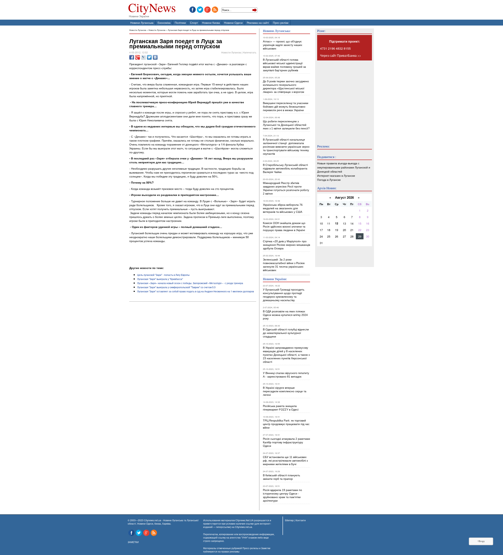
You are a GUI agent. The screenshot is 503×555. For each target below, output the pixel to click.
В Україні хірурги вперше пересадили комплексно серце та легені (284, 391)
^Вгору (481, 541)
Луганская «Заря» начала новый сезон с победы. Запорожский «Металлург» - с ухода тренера (190, 283)
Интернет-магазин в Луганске (336, 175)
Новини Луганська (141, 22)
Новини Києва (211, 22)
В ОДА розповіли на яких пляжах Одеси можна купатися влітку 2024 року (285, 315)
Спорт (194, 22)
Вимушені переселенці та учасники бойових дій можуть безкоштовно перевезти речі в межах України (285, 106)
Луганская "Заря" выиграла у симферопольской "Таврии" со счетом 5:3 (176, 287)
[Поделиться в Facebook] (131, 57)
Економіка (164, 22)
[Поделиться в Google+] (137, 57)
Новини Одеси (233, 22)
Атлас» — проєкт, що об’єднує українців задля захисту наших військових (282, 45)
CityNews (152, 8)
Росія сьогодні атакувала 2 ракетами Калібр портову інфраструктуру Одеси (286, 442)
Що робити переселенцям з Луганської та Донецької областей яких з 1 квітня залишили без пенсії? (286, 125)
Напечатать (249, 52)
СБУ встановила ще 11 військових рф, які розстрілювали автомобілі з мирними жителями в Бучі (285, 460)
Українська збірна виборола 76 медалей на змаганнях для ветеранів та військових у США (283, 208)
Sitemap (289, 520)
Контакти (301, 520)
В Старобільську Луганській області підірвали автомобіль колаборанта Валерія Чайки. (286, 168)
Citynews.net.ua (243, 526)
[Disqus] (192, 356)
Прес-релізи (280, 22)
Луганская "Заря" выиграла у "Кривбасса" (160, 279)
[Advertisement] (175, 255)
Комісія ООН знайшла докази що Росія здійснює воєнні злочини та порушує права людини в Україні (284, 226)
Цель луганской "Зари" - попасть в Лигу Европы (163, 274)
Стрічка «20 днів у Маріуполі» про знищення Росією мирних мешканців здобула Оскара (286, 245)
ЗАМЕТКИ (133, 542)
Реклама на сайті (258, 22)
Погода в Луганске (329, 179)
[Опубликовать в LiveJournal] (143, 57)
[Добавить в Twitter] (149, 57)
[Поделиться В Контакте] (155, 57)
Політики (180, 22)
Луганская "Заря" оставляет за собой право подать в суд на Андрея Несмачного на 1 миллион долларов (195, 291)
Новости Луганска (137, 29)
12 (336, 223)
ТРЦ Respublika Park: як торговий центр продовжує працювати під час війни (286, 424)
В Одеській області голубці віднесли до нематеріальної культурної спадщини (286, 333)
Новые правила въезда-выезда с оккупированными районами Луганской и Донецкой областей (343, 167)
